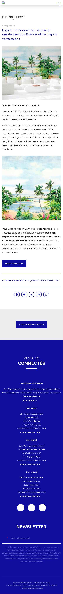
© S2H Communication (22, 583)
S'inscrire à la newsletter (31, 545)
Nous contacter (30, 433)
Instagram (42, 507)
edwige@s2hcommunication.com (42, 280)
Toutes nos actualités (31, 324)
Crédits (54, 585)
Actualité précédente (6, 324)
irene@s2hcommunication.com (32, 492)
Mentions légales (42, 583)
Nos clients (30, 401)
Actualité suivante (57, 324)
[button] (31, 73)
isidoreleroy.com (14, 263)
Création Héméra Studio (32, 588)
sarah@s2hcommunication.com (31, 428)
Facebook (31, 507)
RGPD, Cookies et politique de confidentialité (28, 585)
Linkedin (20, 507)
